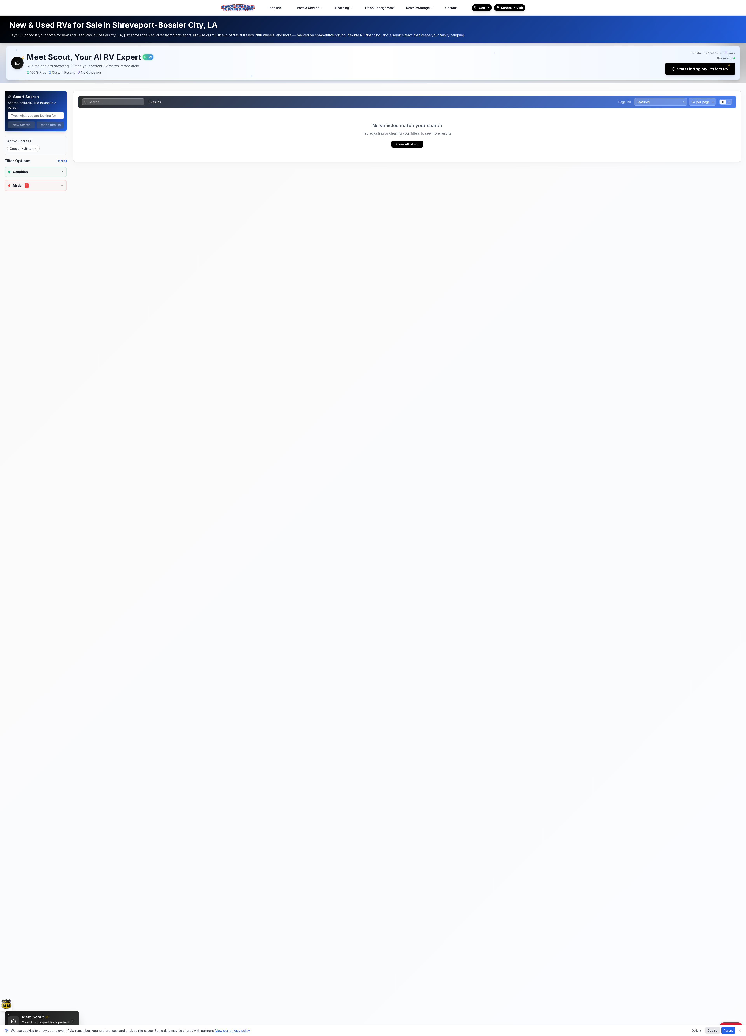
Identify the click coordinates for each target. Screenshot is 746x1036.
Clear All (61, 161)
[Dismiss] (8, 1014)
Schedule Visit (512, 8)
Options (697, 1030)
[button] (373, 63)
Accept (728, 1030)
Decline (712, 1030)
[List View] (729, 102)
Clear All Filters (407, 144)
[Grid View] (723, 102)
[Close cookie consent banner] (739, 1030)
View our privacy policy (232, 1031)
